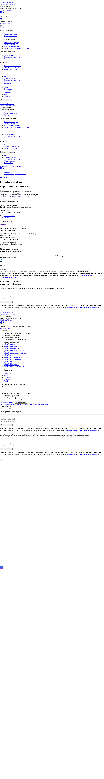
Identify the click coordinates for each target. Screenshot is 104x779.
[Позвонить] (52, 778)
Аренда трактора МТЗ (11, 365)
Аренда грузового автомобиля (14, 363)
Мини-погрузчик (10, 59)
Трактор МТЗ (8, 84)
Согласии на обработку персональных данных (83, 307)
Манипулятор (9, 55)
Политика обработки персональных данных (34, 404)
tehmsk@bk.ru (7, 10)
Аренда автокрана (10, 36)
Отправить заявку (83, 271)
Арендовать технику (7, 402)
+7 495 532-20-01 (6, 23)
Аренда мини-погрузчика (13, 359)
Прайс (6, 381)
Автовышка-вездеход (11, 43)
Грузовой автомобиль (11, 67)
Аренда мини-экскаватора (13, 357)
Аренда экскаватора (11, 355)
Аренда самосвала (10, 69)
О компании (8, 372)
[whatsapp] (1, 12)
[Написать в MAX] (1, 568)
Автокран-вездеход (10, 44)
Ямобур (6, 76)
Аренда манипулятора (11, 348)
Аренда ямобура (9, 361)
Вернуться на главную (22, 196)
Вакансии (7, 374)
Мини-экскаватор (10, 82)
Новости (7, 375)
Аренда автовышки (11, 34)
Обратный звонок (6, 100)
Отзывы (7, 377)
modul (6, 386)
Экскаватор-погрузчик (12, 57)
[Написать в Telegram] (52, 565)
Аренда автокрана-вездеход (13, 352)
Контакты (7, 379)
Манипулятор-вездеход (12, 46)
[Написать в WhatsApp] (52, 673)
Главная (4, 177)
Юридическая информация (9, 404)
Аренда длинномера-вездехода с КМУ (17, 48)
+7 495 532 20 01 (9, 216)
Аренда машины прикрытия (14, 366)
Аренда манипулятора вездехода (15, 354)
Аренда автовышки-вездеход (14, 350)
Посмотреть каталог (7, 196)
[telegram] (3, 12)
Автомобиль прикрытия (12, 66)
